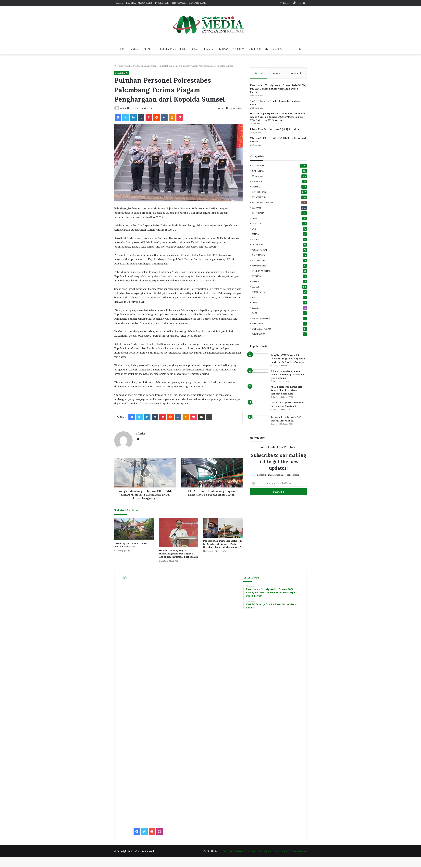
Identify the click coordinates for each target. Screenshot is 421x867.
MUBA (255, 234)
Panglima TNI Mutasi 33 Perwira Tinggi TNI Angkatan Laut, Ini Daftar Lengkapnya (288, 359)
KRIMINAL (257, 181)
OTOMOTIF (258, 334)
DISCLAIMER (161, 2)
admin (123, 108)
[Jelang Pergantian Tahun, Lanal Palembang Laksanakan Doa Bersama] (259, 375)
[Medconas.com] (210, 25)
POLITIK (256, 223)
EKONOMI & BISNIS (167, 49)
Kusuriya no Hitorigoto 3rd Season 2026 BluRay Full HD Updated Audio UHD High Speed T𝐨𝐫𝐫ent (278, 89)
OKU (254, 313)
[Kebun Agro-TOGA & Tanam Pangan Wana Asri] (134, 529)
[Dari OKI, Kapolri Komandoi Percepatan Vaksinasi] (259, 407)
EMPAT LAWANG (261, 318)
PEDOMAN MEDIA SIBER (139, 2)
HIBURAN (257, 276)
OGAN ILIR (257, 244)
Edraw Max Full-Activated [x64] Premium (275, 129)
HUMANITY (208, 49)
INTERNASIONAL (261, 271)
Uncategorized (260, 176)
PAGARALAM (258, 260)
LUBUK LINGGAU (261, 329)
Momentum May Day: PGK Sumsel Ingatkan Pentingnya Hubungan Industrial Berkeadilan (178, 553)
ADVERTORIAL (255, 49)
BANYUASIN (258, 255)
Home (119, 66)
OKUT (255, 302)
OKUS (255, 218)
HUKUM (183, 49)
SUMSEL (147, 49)
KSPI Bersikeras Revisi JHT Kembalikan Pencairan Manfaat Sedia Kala (287, 390)
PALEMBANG (132, 66)
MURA (255, 281)
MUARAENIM (259, 265)
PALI (254, 297)
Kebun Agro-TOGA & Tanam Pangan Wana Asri (130, 545)
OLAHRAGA (223, 49)
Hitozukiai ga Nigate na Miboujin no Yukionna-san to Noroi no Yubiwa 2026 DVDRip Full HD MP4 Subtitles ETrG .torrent (277, 117)
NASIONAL (134, 49)
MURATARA (258, 323)
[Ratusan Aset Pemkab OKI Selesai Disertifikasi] (259, 422)
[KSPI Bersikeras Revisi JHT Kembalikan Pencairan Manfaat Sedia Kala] (259, 391)
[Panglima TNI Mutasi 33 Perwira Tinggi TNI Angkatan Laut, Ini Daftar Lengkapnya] (259, 360)
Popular (276, 73)
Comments (296, 73)
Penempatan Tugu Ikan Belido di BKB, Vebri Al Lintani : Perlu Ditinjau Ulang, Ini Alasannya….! (222, 544)
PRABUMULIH (259, 292)
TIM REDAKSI (179, 2)
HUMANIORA (259, 197)
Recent (258, 73)
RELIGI (255, 239)
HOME (119, 2)
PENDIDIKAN (239, 49)
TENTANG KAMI (197, 2)
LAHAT (255, 286)
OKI (254, 228)
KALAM (195, 49)
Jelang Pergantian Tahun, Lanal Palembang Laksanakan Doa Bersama (288, 374)
